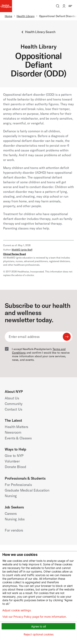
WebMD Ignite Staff (22, 249)
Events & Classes (18, 438)
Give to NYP (14, 455)
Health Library (26, 16)
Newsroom (13, 432)
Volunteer (12, 461)
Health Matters (16, 426)
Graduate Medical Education (27, 490)
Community (14, 403)
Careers (11, 513)
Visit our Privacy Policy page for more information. (34, 616)
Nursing (11, 496)
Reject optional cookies (39, 634)
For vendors (14, 530)
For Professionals (18, 484)
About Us (12, 398)
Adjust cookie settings (16, 610)
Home (8, 16)
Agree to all (38, 626)
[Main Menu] (70, 6)
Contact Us (13, 409)
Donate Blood (15, 466)
